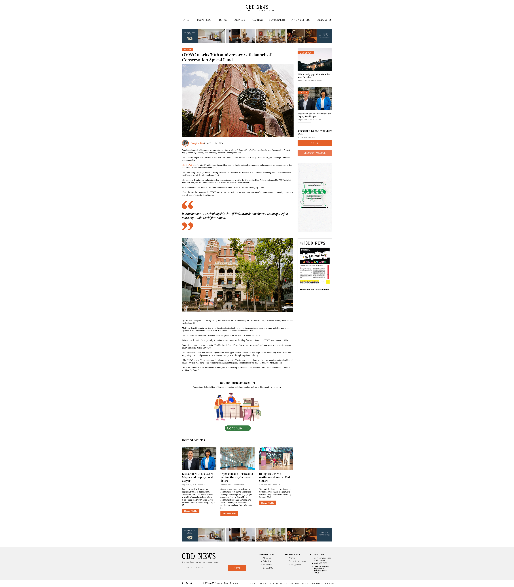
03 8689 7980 (320, 563)
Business (239, 20)
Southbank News (299, 583)
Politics (222, 20)
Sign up (315, 143)
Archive (292, 558)
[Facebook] (182, 583)
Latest (187, 20)
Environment (277, 20)
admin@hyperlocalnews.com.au (322, 559)
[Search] (329, 20)
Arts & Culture (301, 20)
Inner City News (258, 583)
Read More (190, 511)
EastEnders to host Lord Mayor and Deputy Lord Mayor (197, 477)
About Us (267, 558)
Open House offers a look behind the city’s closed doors (236, 477)
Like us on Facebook (315, 153)
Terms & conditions (297, 561)
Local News (204, 20)
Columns (322, 20)
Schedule (267, 561)
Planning (257, 20)
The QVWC (187, 164)
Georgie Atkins (197, 143)
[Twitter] (191, 583)
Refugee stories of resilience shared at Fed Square (274, 477)
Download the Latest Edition (314, 289)
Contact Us (268, 568)
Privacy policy (295, 565)
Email (300, 133)
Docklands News (278, 583)
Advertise (267, 565)
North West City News (322, 583)
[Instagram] (187, 583)
